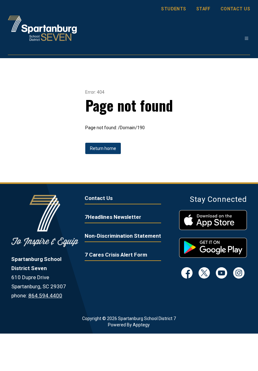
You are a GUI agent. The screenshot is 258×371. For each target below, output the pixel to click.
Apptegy (141, 324)
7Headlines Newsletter (113, 217)
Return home (103, 148)
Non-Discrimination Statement (123, 236)
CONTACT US (235, 8)
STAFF (203, 8)
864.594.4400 (45, 295)
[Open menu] (246, 38)
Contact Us (99, 198)
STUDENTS (173, 8)
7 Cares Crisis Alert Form (116, 255)
